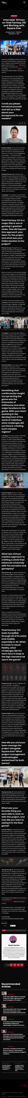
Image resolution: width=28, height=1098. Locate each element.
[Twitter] (22, 1085)
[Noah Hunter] (14, 939)
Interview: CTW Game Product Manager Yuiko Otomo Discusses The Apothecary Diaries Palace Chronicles (14, 1036)
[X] (14, 965)
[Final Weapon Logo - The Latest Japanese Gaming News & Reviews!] (4, 2)
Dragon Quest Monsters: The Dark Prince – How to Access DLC (19, 1068)
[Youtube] (25, 1085)
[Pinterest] (18, 965)
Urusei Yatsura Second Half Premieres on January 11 (6, 1067)
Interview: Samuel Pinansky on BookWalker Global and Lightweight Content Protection (13, 1023)
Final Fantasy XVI (10, 930)
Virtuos (17, 65)
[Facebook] (11, 965)
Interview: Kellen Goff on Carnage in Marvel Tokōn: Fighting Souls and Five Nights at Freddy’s (14, 998)
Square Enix (21, 67)
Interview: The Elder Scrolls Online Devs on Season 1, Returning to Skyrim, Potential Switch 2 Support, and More (14, 1051)
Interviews (14, 15)
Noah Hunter (11, 32)
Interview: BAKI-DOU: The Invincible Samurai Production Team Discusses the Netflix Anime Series (14, 1011)
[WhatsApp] (21, 965)
